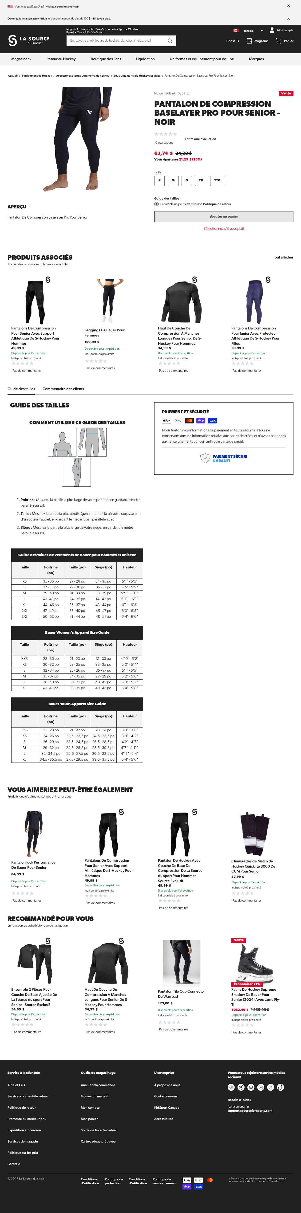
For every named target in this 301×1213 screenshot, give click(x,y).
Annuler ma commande (98, 1085)
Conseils (232, 41)
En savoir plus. (102, 18)
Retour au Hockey (61, 59)
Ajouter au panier (224, 217)
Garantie (14, 1164)
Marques (256, 59)
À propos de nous (167, 1085)
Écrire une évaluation (200, 139)
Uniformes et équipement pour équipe (202, 59)
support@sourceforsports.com (250, 1110)
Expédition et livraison (24, 1130)
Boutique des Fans (106, 59)
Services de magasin (23, 1141)
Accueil (13, 75)
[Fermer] (288, 6)
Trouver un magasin (95, 1096)
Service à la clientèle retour (28, 1096)
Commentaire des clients (63, 389)
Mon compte (90, 1107)
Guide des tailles (166, 198)
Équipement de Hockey (37, 75)
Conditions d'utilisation (90, 1181)
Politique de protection (114, 1181)
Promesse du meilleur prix (27, 1119)
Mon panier (89, 1119)
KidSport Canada (166, 1107)
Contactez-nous (165, 1096)
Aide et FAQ (16, 1085)
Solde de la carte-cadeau (99, 1130)
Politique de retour (217, 204)
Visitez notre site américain (62, 6)
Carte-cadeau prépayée (98, 1141)
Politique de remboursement (165, 1181)
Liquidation (145, 59)
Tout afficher (283, 257)
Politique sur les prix (23, 1152)
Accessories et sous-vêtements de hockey (82, 75)
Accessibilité (163, 1119)
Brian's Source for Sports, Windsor (117, 29)
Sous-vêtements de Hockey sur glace (137, 75)
